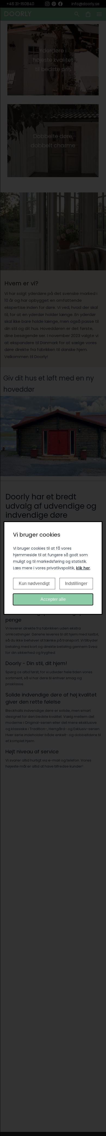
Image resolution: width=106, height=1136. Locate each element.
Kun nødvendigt (34, 583)
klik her (83, 568)
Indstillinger (76, 583)
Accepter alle (53, 599)
